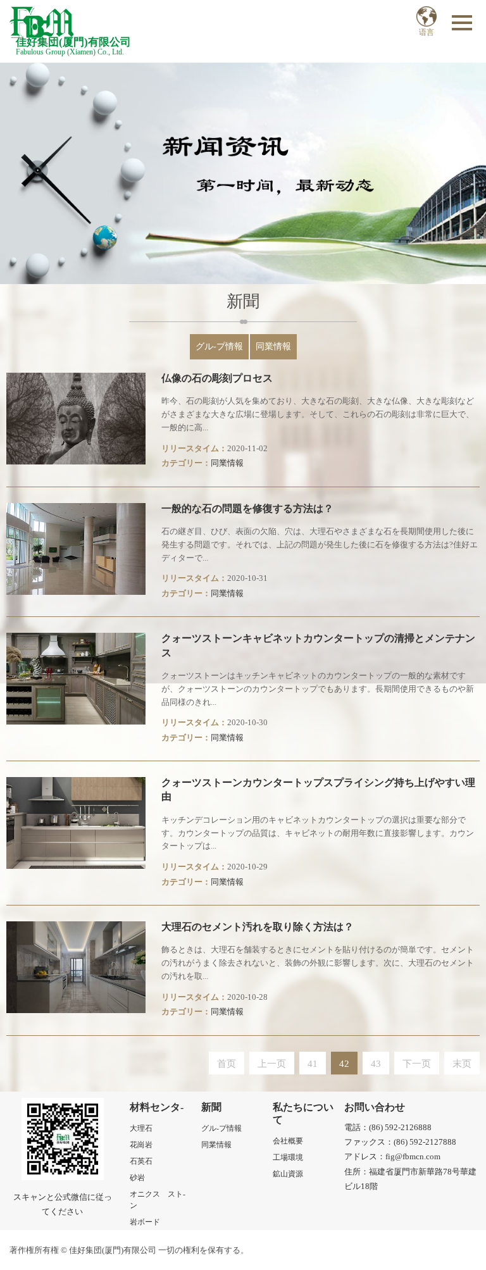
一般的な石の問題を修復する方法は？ (247, 508)
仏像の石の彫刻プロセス (217, 378)
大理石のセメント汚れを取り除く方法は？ (257, 926)
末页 (461, 1064)
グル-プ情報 (219, 346)
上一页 (272, 1064)
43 (376, 1064)
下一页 (416, 1064)
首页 (226, 1064)
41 (313, 1064)
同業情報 (273, 346)
